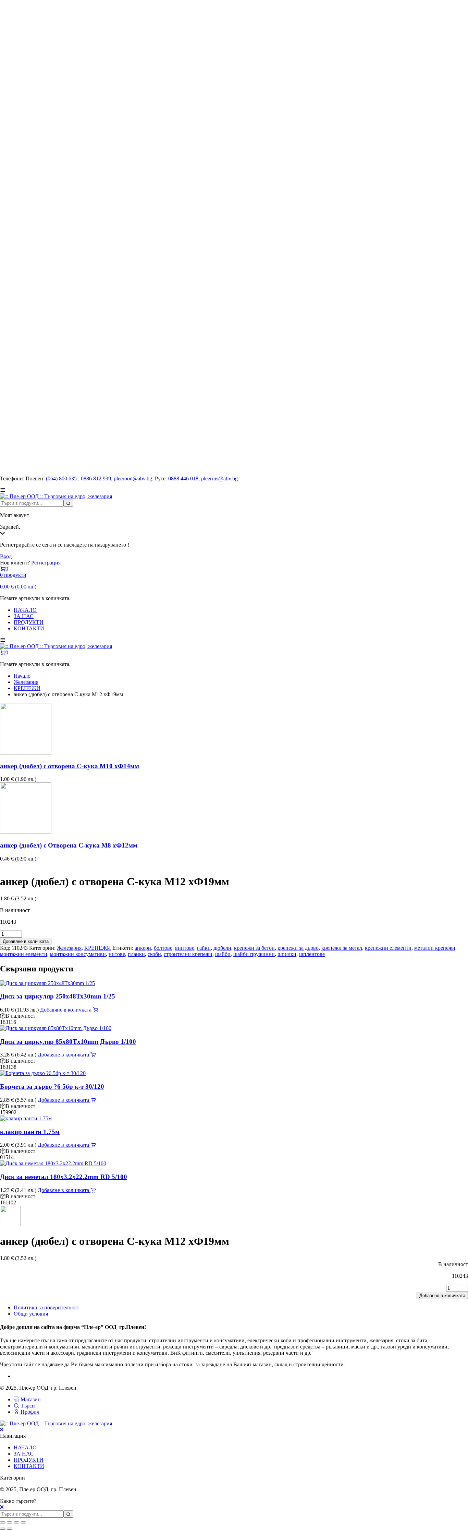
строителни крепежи (188, 954)
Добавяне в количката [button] (66, 1010)
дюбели (222, 948)
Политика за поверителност (46, 1307)
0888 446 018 (183, 478)
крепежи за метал (341, 948)
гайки (204, 948)
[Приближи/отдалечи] (2, 1522)
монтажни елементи (23, 954)
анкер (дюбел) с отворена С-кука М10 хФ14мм (69, 766)
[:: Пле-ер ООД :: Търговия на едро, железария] (56, 496)
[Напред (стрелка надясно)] (9, 1529)
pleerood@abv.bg (132, 478)
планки (136, 954)
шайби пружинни (254, 954)
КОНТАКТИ (29, 628)
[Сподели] (16, 1522)
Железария (26, 682)
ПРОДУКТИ (29, 622)
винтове (184, 948)
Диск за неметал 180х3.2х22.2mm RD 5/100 (63, 1176)
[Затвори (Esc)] (23, 1522)
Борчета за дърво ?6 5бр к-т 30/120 (52, 1086)
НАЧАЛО (25, 610)
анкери (143, 948)
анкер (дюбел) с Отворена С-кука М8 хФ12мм (68, 845)
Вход (6, 556)
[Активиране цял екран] (9, 1522)
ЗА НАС (24, 616)
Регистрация (46, 562)
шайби (223, 954)
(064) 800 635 (61, 478)
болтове (163, 948)
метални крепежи (434, 948)
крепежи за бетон (254, 948)
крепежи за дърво (298, 948)
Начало (22, 676)
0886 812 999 (96, 478)
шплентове (312, 954)
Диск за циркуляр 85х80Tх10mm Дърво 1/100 (68, 1041)
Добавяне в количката (26, 941)
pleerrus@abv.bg (219, 478)
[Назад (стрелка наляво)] (2, 1529)
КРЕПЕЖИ (27, 688)
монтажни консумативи (78, 954)
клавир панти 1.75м (30, 1131)
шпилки (287, 954)
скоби (154, 954)
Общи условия (31, 1314)
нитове (117, 954)
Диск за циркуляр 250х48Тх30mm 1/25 (57, 996)
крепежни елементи (388, 948)
